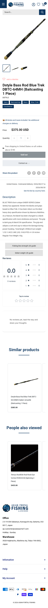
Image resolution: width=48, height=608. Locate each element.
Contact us (23, 163)
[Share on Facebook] (29, 173)
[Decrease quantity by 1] (14, 138)
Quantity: (6, 138)
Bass (26, 102)
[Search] (42, 12)
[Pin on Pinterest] (34, 173)
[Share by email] (43, 173)
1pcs (6, 102)
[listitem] (24, 387)
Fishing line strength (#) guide (24, 246)
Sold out (24, 155)
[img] (11, 277)
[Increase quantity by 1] (27, 138)
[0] (43, 5)
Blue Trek (35, 102)
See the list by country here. (34, 191)
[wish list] (38, 4)
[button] (10, 79)
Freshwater (8, 106)
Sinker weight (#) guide (24, 253)
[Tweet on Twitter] (39, 173)
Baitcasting (15, 102)
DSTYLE (6, 98)
